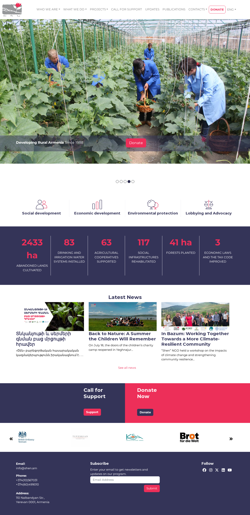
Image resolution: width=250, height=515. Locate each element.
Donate (136, 143)
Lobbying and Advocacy (209, 213)
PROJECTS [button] (98, 9)
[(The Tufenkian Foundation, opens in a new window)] (80, 437)
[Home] (12, 10)
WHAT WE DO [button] (73, 9)
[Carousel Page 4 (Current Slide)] (129, 181)
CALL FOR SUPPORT (126, 9)
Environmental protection (153, 213)
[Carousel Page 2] (121, 181)
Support (92, 412)
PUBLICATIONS (173, 9)
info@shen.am (26, 468)
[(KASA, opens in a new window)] (135, 437)
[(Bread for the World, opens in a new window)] (189, 437)
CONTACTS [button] (196, 9)
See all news (127, 368)
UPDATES (152, 9)
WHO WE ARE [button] (47, 9)
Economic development (97, 213)
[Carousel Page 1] (117, 181)
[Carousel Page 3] (125, 181)
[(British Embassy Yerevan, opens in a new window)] (26, 437)
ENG (230, 9)
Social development (41, 213)
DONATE (217, 9)
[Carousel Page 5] (132, 181)
